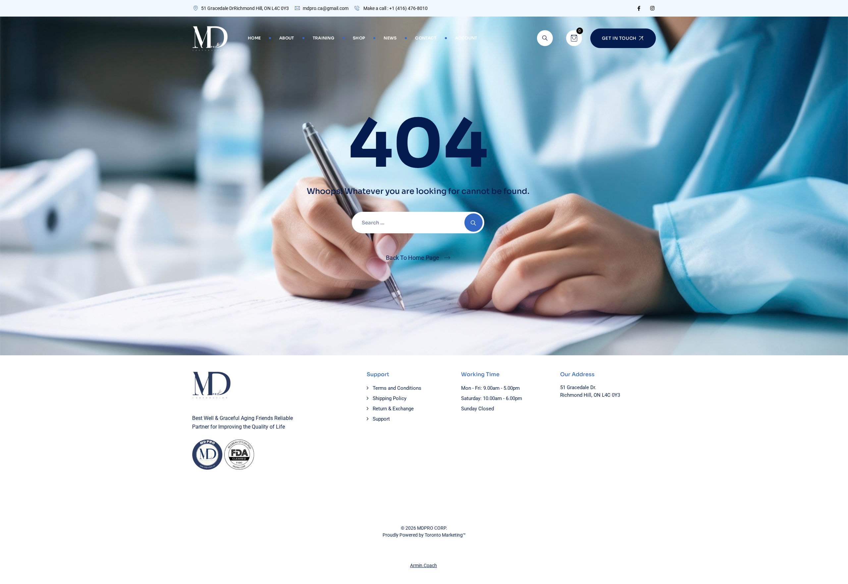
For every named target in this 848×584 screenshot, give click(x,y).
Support (381, 419)
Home (254, 37)
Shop (359, 37)
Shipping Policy (389, 398)
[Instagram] (652, 8)
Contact (425, 37)
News (390, 37)
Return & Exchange (393, 409)
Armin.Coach (423, 565)
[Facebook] (638, 8)
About (286, 37)
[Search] (545, 38)
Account (466, 37)
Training (323, 37)
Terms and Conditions (397, 388)
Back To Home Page (412, 257)
